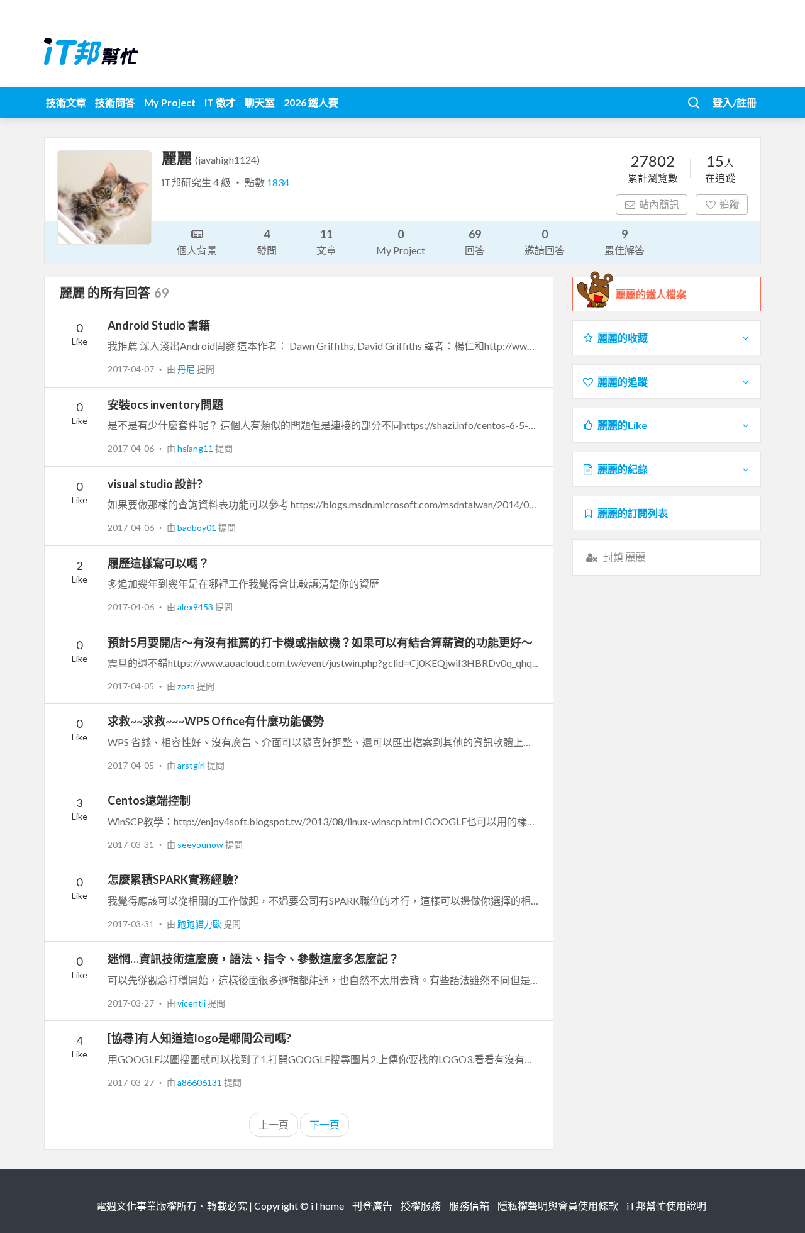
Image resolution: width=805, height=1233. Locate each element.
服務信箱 (469, 1206)
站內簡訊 (659, 204)
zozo (187, 686)
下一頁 (324, 1124)
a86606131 (200, 1082)
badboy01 (197, 527)
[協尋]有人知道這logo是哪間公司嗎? (199, 1038)
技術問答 (115, 102)
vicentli (192, 1003)
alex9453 (196, 606)
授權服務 (421, 1206)
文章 (326, 241)
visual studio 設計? (155, 484)
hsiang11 (196, 448)
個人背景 (197, 250)
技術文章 (66, 102)
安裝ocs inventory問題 (165, 404)
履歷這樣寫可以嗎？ (158, 563)
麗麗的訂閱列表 (632, 513)
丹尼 (187, 369)
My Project (170, 102)
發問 (267, 241)
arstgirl (192, 765)
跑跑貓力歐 (200, 923)
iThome (327, 1206)
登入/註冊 (735, 102)
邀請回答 (545, 241)
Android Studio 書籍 (159, 325)
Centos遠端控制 (149, 800)
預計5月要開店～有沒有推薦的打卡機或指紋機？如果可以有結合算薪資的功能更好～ (320, 642)
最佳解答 (624, 241)
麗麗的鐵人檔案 (651, 294)
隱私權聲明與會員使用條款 (557, 1206)
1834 (278, 182)
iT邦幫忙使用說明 (666, 1206)
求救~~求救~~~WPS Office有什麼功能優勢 (216, 721)
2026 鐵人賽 (311, 102)
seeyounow (201, 844)
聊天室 (260, 102)
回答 (475, 241)
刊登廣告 (372, 1206)
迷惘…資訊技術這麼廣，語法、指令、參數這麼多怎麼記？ (253, 959)
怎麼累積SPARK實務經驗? (173, 879)
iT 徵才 (220, 102)
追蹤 (729, 204)
